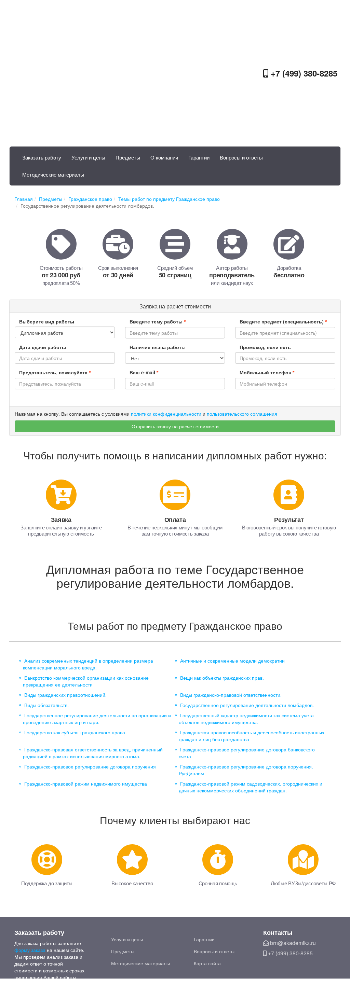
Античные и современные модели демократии (232, 660)
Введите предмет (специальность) (283, 321)
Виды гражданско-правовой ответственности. (231, 694)
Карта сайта (207, 963)
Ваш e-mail (144, 372)
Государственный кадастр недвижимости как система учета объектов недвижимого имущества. (246, 718)
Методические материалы (53, 174)
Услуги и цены (88, 157)
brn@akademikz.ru (292, 943)
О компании (164, 157)
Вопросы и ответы (241, 157)
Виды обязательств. (46, 705)
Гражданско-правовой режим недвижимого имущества (85, 783)
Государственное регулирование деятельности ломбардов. (247, 705)
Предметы (128, 157)
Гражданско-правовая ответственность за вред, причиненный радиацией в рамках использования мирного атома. (93, 753)
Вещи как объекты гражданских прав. (222, 677)
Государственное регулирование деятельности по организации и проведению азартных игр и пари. (97, 718)
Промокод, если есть (265, 347)
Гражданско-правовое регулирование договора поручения (90, 766)
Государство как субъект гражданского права (74, 732)
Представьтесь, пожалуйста (55, 372)
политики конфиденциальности (166, 413)
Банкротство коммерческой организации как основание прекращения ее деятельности (86, 681)
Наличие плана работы (158, 347)
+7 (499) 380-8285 (302, 73)
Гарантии (199, 157)
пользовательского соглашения (242, 413)
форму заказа (29, 949)
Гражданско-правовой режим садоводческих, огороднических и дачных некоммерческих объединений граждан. (250, 787)
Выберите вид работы (46, 321)
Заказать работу (41, 157)
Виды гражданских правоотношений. (65, 694)
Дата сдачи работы (42, 347)
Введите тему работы (158, 321)
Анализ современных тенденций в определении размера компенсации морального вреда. (88, 664)
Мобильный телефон (267, 372)
